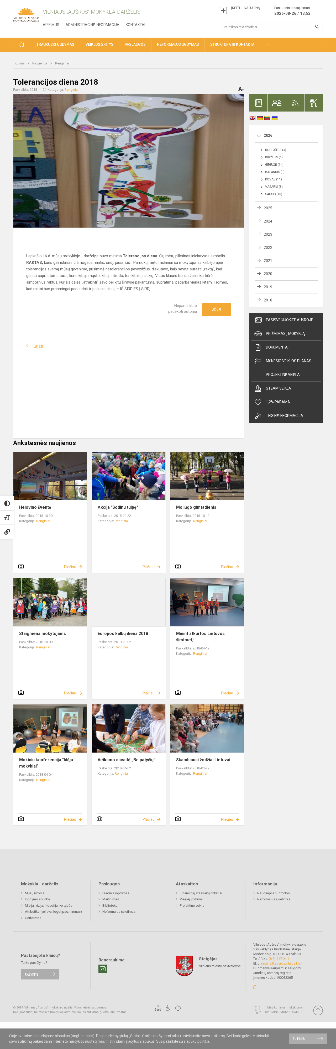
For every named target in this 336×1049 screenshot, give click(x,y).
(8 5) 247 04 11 (280, 959)
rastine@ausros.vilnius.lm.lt (281, 963)
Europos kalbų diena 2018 (123, 633)
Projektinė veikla (283, 374)
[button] (21, 45)
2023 (268, 234)
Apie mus (51, 25)
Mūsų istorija (34, 893)
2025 (268, 208)
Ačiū (216, 309)
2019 (268, 287)
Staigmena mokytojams (42, 633)
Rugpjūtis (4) (275, 150)
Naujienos (40, 63)
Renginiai (62, 63)
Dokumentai (277, 347)
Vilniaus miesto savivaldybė (220, 966)
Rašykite (31, 974)
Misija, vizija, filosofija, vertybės (48, 905)
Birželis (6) (274, 157)
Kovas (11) (273, 179)
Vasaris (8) (274, 187)
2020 (268, 274)
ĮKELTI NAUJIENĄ (245, 8)
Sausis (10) (273, 194)
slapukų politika (196, 1041)
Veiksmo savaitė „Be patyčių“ (126, 759)
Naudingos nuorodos (273, 893)
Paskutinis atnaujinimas (292, 11)
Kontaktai (135, 25)
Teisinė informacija (284, 415)
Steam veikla (278, 388)
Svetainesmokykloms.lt (284, 1012)
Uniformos (33, 918)
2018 (268, 300)
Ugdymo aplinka (37, 899)
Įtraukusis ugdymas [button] (54, 44)
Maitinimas (110, 899)
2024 (268, 221)
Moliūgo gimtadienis (196, 507)
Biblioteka (110, 905)
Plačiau (70, 567)
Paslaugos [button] (135, 44)
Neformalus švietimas (118, 912)
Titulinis (19, 63)
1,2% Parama (278, 402)
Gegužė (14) (274, 165)
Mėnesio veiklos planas (288, 361)
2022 (268, 247)
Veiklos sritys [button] (99, 44)
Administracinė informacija (92, 25)
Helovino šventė (35, 507)
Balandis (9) (275, 172)
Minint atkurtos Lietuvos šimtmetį (200, 636)
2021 (268, 261)
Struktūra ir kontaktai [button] (232, 44)
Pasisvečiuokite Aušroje (289, 320)
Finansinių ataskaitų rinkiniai (201, 893)
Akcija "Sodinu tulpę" (118, 507)
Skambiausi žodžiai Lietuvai (203, 759)
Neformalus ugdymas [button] (178, 44)
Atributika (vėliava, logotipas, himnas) (53, 912)
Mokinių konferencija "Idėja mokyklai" (46, 763)
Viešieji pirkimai (191, 899)
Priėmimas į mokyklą (285, 333)
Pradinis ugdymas (115, 893)
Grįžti (38, 346)
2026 (268, 135)
